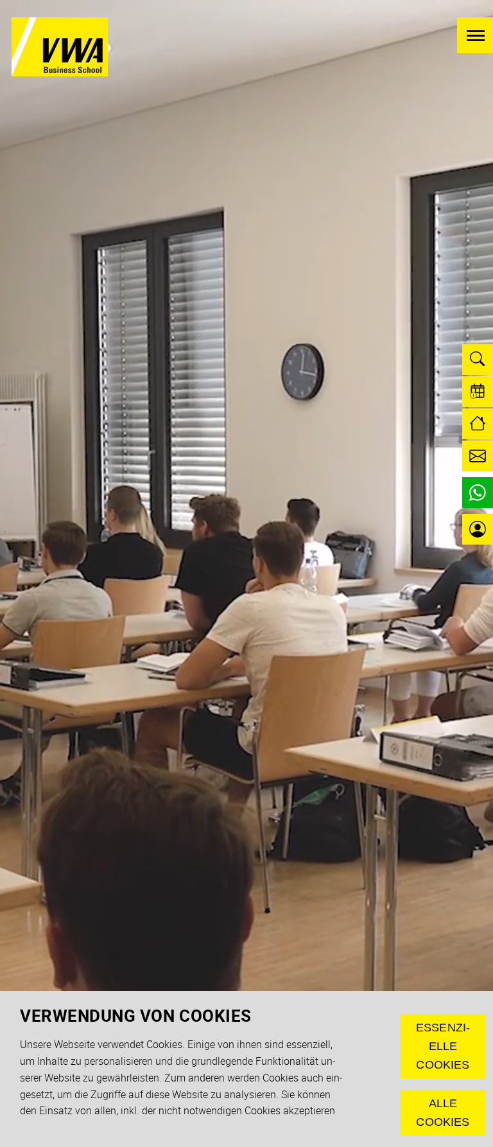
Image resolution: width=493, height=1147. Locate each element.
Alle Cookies (442, 1112)
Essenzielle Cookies (443, 1046)
